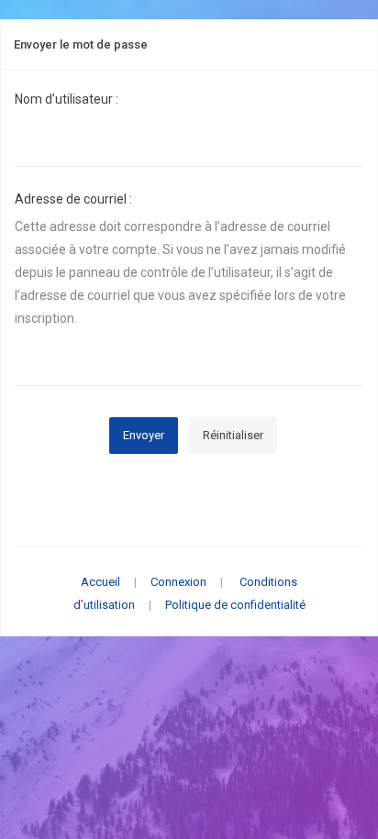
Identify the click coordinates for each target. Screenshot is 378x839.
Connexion (178, 582)
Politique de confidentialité (235, 605)
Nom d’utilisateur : (66, 99)
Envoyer (143, 435)
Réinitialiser (233, 435)
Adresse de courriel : (73, 199)
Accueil (100, 582)
